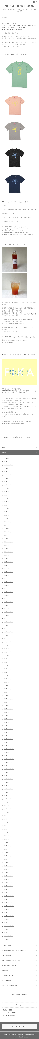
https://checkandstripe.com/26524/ (13, 423)
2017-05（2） (8, 822)
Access (5, 970)
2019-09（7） (8, 732)
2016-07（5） (8, 856)
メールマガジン (7, 975)
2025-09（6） (8, 491)
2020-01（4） (8, 719)
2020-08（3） (8, 695)
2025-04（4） (8, 508)
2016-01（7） (8, 876)
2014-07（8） (8, 936)
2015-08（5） (8, 892)
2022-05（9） (8, 625)
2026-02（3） (8, 475)
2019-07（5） (8, 739)
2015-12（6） (8, 879)
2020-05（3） (8, 705)
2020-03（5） (8, 712)
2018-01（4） (8, 795)
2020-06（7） (8, 702)
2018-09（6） (8, 772)
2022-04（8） (8, 628)
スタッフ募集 (6, 945)
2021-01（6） (8, 679)
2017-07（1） (8, 815)
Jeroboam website (9, 985)
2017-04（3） (8, 825)
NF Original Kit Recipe (11, 960)
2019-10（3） (8, 729)
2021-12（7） (8, 642)
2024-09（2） (8, 532)
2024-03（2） (8, 552)
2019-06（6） (8, 742)
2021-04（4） (8, 668)
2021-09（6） (8, 652)
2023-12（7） (8, 562)
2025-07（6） (8, 498)
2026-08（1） (8, 458)
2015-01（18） (9, 916)
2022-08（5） (8, 615)
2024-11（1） (8, 525)
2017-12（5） (8, 799)
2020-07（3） (8, 699)
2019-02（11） (9, 755)
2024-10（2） (8, 528)
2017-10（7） (8, 805)
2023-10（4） (8, 568)
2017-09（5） (8, 809)
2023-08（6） (8, 575)
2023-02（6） (8, 595)
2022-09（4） (8, 612)
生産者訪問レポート (9, 965)
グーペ (21, 1037)
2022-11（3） (8, 605)
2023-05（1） (8, 585)
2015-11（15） (9, 882)
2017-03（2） (8, 829)
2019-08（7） (8, 735)
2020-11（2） (8, 685)
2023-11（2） (8, 565)
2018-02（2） (8, 792)
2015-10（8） (8, 886)
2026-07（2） (8, 461)
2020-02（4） (8, 715)
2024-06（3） (8, 542)
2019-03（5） (8, 752)
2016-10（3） (8, 846)
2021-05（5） (8, 665)
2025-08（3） (8, 495)
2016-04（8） (8, 866)
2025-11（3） (8, 485)
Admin (26, 1037)
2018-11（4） (8, 765)
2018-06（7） (8, 782)
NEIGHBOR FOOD (19, 6)
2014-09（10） (9, 929)
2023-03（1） (8, 592)
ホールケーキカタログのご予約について (16, 950)
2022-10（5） (8, 608)
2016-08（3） (8, 852)
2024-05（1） (8, 545)
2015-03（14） (9, 909)
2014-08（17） (9, 932)
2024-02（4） (8, 555)
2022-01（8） (8, 638)
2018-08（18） (9, 775)
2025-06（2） (8, 501)
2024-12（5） (8, 522)
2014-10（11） (9, 926)
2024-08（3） (8, 535)
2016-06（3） (8, 859)
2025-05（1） (8, 505)
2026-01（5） (8, 478)
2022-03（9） (8, 632)
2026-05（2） (8, 468)
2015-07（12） (9, 896)
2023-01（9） (8, 598)
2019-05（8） (8, 745)
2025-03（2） (8, 512)
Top (3, 447)
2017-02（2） (8, 832)
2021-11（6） (8, 645)
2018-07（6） (8, 779)
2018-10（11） (9, 769)
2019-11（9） (8, 725)
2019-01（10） (9, 759)
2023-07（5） (8, 578)
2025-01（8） (8, 518)
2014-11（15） (9, 922)
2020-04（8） (8, 709)
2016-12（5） (8, 839)
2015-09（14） (9, 889)
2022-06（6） (8, 622)
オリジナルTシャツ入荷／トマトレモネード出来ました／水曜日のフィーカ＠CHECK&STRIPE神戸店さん (19, 27)
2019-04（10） (9, 749)
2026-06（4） (8, 465)
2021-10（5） (8, 648)
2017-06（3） (8, 819)
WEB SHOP (6, 980)
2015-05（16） (9, 902)
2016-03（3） (8, 869)
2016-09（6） (8, 849)
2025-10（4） (8, 488)
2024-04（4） (8, 548)
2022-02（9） (8, 635)
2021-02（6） (8, 675)
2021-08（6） (8, 655)
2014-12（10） (9, 919)
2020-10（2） (8, 689)
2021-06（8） (8, 662)
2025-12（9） (8, 481)
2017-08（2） (8, 812)
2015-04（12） (9, 906)
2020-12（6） (8, 682)
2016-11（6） (8, 842)
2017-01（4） (8, 836)
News (4, 452)
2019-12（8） (8, 722)
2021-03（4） (8, 672)
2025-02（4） (8, 515)
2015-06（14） (9, 899)
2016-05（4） (8, 862)
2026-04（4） (8, 471)
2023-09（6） (8, 572)
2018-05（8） (8, 785)
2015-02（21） (9, 912)
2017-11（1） (8, 802)
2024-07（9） (8, 538)
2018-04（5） (8, 789)
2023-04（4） (8, 588)
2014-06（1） (8, 939)
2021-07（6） (8, 658)
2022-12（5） (8, 602)
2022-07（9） (8, 618)
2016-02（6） (8, 872)
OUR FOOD (6, 955)
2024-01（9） (8, 558)
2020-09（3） (8, 692)
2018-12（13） (9, 762)
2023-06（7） (8, 582)
